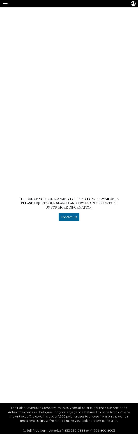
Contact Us (69, 217)
